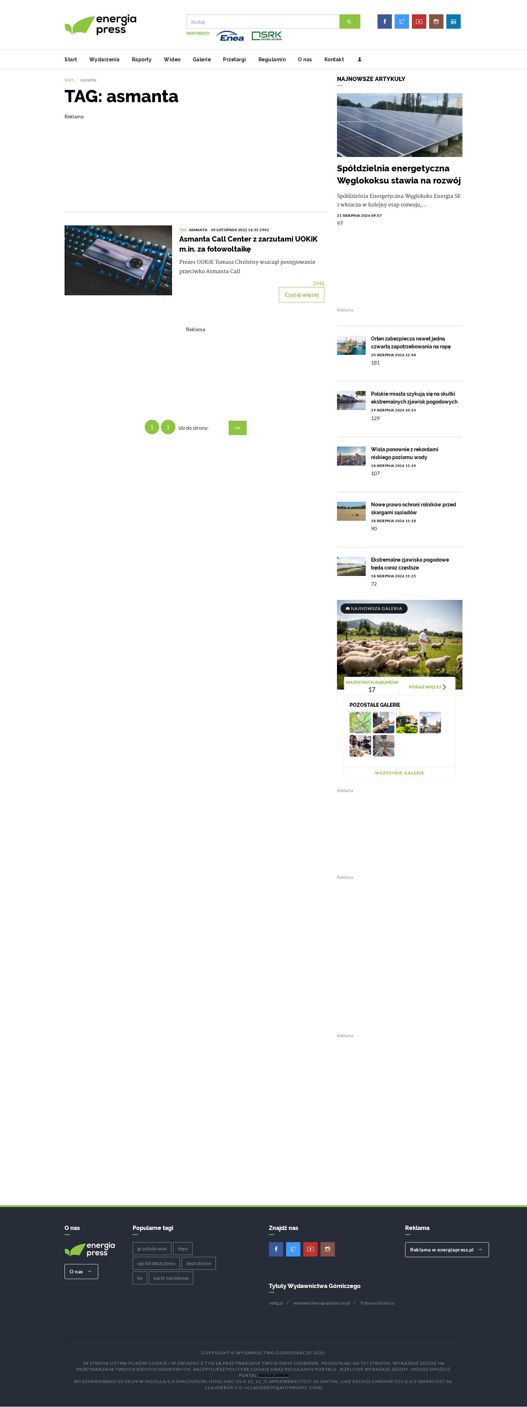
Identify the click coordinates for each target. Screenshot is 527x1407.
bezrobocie (198, 1263)
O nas (305, 59)
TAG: (184, 230)
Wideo (172, 59)
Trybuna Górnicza (377, 1303)
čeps (183, 1248)
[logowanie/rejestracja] (357, 59)
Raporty (142, 59)
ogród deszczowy (156, 1263)
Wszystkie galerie (399, 773)
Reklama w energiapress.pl (442, 1249)
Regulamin (272, 59)
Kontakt (334, 59)
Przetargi (234, 59)
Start (71, 59)
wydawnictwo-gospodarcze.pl (321, 1303)
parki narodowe (171, 1278)
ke (139, 1278)
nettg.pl (276, 1303)
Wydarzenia (104, 59)
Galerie (202, 59)
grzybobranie (152, 1248)
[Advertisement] (195, 158)
